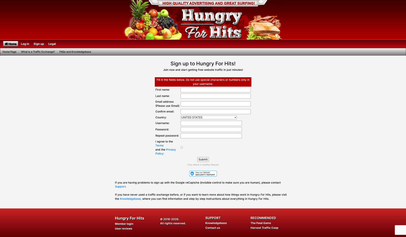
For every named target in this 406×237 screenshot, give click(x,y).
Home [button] (12, 44)
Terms (159, 145)
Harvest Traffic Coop (264, 227)
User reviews (123, 228)
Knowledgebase (130, 198)
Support (120, 186)
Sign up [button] (39, 44)
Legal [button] (52, 44)
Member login (124, 223)
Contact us (212, 227)
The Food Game (261, 223)
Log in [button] (25, 44)
